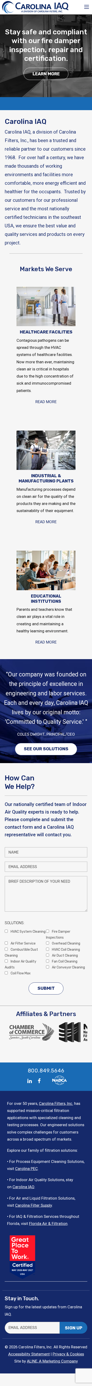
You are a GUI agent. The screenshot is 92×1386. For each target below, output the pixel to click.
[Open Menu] (86, 7)
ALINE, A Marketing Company (52, 1361)
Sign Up (73, 1328)
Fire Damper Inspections (58, 934)
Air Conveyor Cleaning (68, 967)
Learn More (46, 73)
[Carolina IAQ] (35, 6)
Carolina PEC (26, 1168)
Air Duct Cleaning (64, 955)
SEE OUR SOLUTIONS (46, 749)
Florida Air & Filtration (48, 1223)
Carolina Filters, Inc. (56, 1103)
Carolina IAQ (23, 1186)
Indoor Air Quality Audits (20, 964)
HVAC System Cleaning (28, 931)
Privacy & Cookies (68, 1354)
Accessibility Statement (29, 1354)
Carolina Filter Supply (33, 1205)
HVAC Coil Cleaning (65, 949)
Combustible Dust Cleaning (21, 952)
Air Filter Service (23, 943)
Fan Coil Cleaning (64, 961)
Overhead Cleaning (65, 943)
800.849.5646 (46, 1070)
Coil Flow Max (20, 973)
